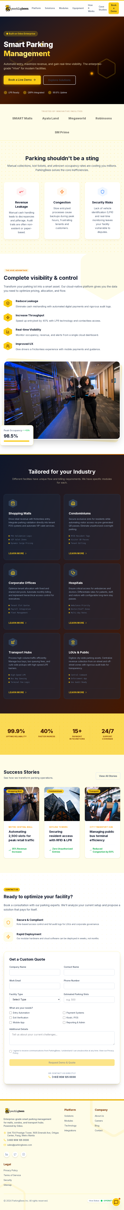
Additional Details (18, 1029)
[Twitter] (15, 1154)
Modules (63, 8)
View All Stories (108, 775)
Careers (99, 1120)
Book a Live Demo (20, 79)
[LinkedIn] (7, 1154)
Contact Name (71, 967)
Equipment (78, 8)
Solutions (50, 8)
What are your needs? (21, 1008)
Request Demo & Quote (62, 1062)
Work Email (15, 980)
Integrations (70, 1130)
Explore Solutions (59, 80)
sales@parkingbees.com (19, 1145)
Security (8, 1180)
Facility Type (16, 994)
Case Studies (103, 8)
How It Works (91, 8)
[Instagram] (24, 1154)
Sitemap (8, 1185)
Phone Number (72, 980)
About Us (99, 1116)
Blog (97, 1125)
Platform (36, 8)
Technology (70, 1125)
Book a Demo (114, 8)
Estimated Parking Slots (76, 994)
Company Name (17, 967)
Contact (99, 1130)
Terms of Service (12, 1175)
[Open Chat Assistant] (116, 1202)
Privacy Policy (11, 1170)
